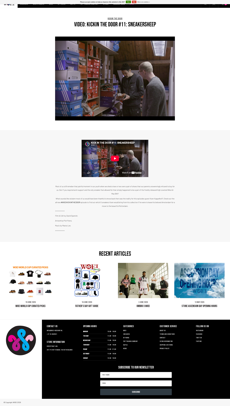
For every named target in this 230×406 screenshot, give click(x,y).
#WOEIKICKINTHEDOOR (70, 202)
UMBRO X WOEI (86, 306)
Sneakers (126, 334)
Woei (124, 331)
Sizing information (166, 341)
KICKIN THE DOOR (115, 18)
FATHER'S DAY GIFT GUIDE (30, 306)
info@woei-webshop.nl (55, 331)
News (125, 349)
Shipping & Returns (166, 345)
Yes (128, 2)
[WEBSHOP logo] (21, 340)
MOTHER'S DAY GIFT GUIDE (199, 306)
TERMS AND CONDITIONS (167, 334)
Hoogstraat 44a (52, 346)
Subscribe (136, 392)
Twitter (199, 338)
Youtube (199, 341)
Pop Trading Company (130, 341)
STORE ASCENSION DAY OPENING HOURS (143, 306)
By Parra (126, 338)
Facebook (199, 334)
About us (163, 331)
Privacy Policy (165, 349)
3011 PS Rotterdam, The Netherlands (60, 350)
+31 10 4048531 (52, 334)
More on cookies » (143, 2)
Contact (163, 338)
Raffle (125, 345)
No (134, 2)
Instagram (199, 331)
